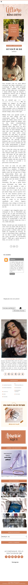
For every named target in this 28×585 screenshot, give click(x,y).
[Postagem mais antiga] (19, 311)
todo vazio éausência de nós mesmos (14, 100)
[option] (17, 30)
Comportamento (17, 45)
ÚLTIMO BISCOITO (14, 582)
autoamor (9, 45)
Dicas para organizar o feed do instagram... (14, 488)
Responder (12, 273)
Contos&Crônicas (19, 385)
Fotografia (18, 387)
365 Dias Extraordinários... (14, 503)
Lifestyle (5, 391)
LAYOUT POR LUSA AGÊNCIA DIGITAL (14, 583)
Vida (4, 394)
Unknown (12, 259)
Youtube (18, 394)
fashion (5, 396)
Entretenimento (7, 387)
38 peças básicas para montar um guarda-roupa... (14, 518)
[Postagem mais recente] (8, 308)
